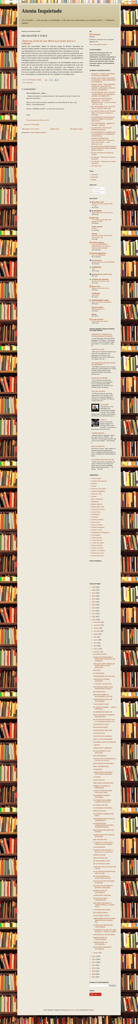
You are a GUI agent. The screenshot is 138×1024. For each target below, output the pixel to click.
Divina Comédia (97, 307)
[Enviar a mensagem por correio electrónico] (45, 80)
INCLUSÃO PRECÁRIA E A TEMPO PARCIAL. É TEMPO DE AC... (104, 905)
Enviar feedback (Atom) (38, 132)
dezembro (97, 622)
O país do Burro (97, 319)
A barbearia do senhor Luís (102, 274)
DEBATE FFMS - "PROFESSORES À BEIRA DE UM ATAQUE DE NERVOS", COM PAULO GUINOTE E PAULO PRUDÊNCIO (103, 87)
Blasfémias (95, 501)
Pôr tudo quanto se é (98, 309)
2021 (94, 602)
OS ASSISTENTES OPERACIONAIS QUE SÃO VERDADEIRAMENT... (103, 825)
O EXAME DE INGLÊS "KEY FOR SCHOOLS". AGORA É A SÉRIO (104, 931)
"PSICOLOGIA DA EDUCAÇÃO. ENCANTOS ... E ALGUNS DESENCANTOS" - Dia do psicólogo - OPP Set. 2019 (103, 101)
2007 (94, 977)
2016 (94, 616)
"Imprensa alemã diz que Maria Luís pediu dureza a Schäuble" (48, 42)
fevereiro (97, 652)
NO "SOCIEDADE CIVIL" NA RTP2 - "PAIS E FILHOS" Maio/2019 (103, 107)
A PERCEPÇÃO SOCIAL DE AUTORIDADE (102, 700)
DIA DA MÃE (104, 404)
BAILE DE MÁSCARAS (101, 766)
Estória (93, 179)
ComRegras (96, 293)
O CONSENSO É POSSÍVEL (103, 808)
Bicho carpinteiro (97, 499)
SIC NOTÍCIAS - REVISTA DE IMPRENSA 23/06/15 (101, 129)
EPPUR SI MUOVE (99, 811)
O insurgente (95, 535)
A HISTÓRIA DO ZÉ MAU (101, 910)
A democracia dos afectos (100, 321)
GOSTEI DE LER (99, 733)
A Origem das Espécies (100, 279)
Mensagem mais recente (30, 129)
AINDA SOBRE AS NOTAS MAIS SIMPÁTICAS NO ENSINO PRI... (104, 920)
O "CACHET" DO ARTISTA (102, 684)
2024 (94, 593)
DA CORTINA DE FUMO (101, 864)
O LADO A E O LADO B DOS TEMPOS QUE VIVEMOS (103, 843)
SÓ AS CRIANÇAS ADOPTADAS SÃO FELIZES (104, 872)
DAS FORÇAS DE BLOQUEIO (103, 763)
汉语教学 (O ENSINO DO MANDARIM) (101, 787)
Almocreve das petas (98, 489)
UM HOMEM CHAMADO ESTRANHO (101, 796)
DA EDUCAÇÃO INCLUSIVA (102, 730)
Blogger (91, 1010)
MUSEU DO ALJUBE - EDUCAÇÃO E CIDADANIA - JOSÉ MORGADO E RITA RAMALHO (103, 80)
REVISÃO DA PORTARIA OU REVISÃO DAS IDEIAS (103, 887)
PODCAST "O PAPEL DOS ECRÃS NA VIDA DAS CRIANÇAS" (103, 75)
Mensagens (96, 188)
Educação (94, 177)
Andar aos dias (96, 494)
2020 (94, 605)
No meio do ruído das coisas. (101, 281)
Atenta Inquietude (42, 10)
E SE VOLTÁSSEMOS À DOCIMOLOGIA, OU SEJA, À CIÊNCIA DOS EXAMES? (101, 246)
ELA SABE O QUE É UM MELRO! (104, 742)
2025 (94, 590)
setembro (97, 631)
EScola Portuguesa (97, 527)
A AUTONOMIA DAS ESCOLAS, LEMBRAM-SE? (104, 819)
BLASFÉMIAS (97, 211)
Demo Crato (96, 286)
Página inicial (54, 129)
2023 (94, 596)
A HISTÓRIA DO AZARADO (102, 736)
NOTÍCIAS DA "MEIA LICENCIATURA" (100, 899)
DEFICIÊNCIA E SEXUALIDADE (104, 934)
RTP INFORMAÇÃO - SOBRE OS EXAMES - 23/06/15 (102, 124)
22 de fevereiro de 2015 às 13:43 (37, 120)
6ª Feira (94, 228)
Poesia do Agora (97, 545)
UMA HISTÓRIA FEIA (100, 858)
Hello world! (95, 295)
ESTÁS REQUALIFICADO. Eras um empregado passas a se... (104, 720)
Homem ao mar (96, 530)
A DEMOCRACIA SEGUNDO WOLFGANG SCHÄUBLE (103, 773)
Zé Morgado (96, 34)
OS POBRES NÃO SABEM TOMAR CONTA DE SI (102, 801)
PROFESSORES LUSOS (100, 300)
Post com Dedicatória (98, 255)
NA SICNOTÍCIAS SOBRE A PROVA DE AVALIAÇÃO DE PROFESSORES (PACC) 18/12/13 (103, 148)
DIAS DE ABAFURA (98, 446)
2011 (94, 965)
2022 (94, 599)
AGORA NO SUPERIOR (99, 378)
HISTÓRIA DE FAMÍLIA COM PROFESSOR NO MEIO (103, 688)
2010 (94, 968)
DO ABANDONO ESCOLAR (102, 712)
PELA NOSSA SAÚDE (100, 727)
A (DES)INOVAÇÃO (98, 433)
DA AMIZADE (97, 769)
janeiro (96, 952)
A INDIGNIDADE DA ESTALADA (104, 676)
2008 (94, 974)
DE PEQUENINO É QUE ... (102, 861)
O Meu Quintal (97, 227)
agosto (96, 634)
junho (96, 640)
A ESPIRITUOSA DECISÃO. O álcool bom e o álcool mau (103, 851)
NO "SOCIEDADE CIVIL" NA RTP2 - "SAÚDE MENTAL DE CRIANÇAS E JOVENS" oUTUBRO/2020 (103, 94)
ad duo (93, 486)
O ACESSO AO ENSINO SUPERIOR (101, 680)
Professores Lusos (97, 553)
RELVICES (96, 670)
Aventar (94, 234)
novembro (97, 625)
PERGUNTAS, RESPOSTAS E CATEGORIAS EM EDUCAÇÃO (102, 335)
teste (93, 269)
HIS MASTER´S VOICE (101, 724)
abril (95, 646)
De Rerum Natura (98, 242)
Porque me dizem (97, 548)
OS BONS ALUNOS (100, 654)
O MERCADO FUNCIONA (102, 895)
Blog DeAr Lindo (98, 202)
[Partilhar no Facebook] (56, 80)
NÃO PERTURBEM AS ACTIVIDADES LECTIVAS (102, 695)
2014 (94, 956)
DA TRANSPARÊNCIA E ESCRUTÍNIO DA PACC (102, 877)
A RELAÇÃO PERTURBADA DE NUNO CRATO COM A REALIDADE (104, 665)
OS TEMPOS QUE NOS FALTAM (102, 460)
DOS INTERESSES (99, 756)
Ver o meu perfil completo (98, 44)
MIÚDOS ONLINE (99, 855)
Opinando (30, 82)
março (96, 649)
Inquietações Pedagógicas (100, 532)
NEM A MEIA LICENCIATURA (103, 783)
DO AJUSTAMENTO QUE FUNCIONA (102, 752)
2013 (94, 959)
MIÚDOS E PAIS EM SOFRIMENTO (100, 891)
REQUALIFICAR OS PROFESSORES (100, 938)
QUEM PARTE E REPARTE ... (103, 748)
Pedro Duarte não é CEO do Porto (102, 212)
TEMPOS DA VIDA (97, 349)
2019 (94, 608)
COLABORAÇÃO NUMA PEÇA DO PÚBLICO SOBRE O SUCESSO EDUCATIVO (103, 119)
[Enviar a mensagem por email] (50, 80)
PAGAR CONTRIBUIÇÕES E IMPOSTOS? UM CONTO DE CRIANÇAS (104, 659)
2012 (94, 962)
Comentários (96, 192)
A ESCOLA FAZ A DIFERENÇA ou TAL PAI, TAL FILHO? (104, 759)
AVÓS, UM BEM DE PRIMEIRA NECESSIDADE (103, 716)
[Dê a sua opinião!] (52, 80)
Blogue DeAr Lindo (97, 507)
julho (95, 637)
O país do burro (96, 540)
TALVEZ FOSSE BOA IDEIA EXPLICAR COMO (102, 791)
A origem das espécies (99, 481)
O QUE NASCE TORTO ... (102, 915)
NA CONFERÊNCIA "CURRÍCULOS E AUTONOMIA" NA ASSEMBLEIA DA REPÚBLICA (103, 134)
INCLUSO (95, 218)
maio (95, 643)
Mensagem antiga (76, 129)
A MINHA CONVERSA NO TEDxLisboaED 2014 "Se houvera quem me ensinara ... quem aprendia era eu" (102, 141)
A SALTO (103, 420)
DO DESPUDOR (98, 673)
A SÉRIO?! (96, 745)
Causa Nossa (96, 512)
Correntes (94, 517)
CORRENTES (96, 267)
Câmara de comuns (98, 509)
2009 (94, 971)
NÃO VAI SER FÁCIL (100, 839)
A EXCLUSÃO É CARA (101, 704)
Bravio (94, 314)
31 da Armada (96, 478)
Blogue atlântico (96, 504)
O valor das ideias (97, 543)
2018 (94, 611)
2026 (94, 587)
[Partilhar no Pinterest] (58, 80)
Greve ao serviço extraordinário (101, 302)
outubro (96, 628)
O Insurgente (96, 260)
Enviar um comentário (31, 124)
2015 (94, 619)
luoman (72, 1010)
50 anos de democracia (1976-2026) (103, 262)
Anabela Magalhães (99, 253)
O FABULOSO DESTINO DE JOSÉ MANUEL (103, 926)
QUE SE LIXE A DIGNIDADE (102, 739)
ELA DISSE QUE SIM (100, 805)
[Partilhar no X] (54, 80)
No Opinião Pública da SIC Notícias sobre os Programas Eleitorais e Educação (103, 113)
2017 (94, 614)
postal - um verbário (98, 550)
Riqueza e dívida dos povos (100, 288)
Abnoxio (94, 483)
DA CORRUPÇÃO (99, 692)
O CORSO (96, 777)
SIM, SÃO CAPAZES (98, 391)
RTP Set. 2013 (96, 166)
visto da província (97, 555)
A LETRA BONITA (99, 847)
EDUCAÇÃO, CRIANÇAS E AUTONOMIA (102, 948)
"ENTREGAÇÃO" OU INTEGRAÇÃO (100, 943)
